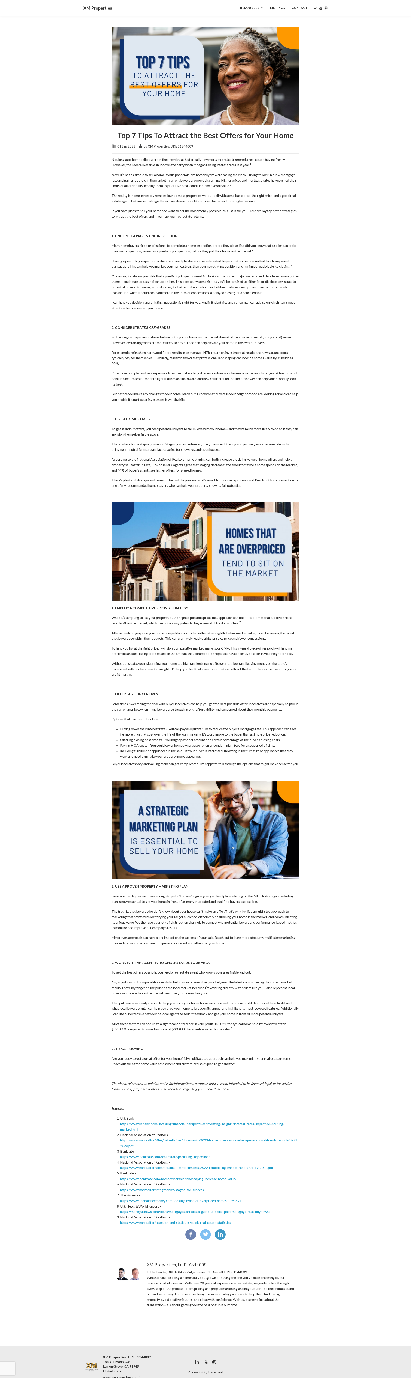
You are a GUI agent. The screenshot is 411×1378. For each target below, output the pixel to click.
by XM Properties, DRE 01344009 (168, 146)
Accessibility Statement (205, 1372)
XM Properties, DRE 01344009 (176, 1264)
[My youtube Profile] (320, 8)
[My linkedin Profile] (315, 8)
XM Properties (97, 8)
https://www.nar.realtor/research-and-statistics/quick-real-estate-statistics (175, 1222)
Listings (277, 7)
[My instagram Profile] (326, 8)
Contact (300, 7)
